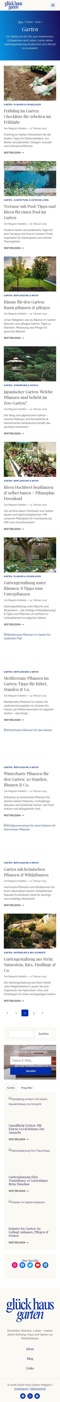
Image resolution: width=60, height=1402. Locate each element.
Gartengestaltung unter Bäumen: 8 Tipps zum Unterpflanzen (25, 588)
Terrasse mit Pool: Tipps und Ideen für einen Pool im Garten (30, 211)
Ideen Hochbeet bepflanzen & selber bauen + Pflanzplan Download (29, 492)
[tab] (11, 1088)
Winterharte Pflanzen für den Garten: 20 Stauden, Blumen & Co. (26, 779)
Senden (31, 1071)
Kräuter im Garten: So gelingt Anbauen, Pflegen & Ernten (28, 1232)
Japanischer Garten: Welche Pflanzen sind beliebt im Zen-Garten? (28, 397)
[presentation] (30, 83)
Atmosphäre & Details (26, 385)
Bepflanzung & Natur (26, 295)
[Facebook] (23, 1396)
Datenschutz (38, 1388)
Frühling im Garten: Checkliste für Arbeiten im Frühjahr (27, 116)
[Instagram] (30, 1396)
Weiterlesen (14, 152)
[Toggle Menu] (53, 5)
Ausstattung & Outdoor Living (31, 200)
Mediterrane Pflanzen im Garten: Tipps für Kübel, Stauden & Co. (26, 683)
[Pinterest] (37, 1396)
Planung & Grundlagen (27, 104)
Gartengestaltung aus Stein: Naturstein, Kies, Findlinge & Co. (30, 964)
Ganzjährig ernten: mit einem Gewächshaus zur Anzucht (26, 1128)
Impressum (21, 1388)
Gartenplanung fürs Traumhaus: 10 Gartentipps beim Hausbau (28, 1180)
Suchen (43, 1033)
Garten (8, 104)
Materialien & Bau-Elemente (29, 953)
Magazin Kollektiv (17, 128)
